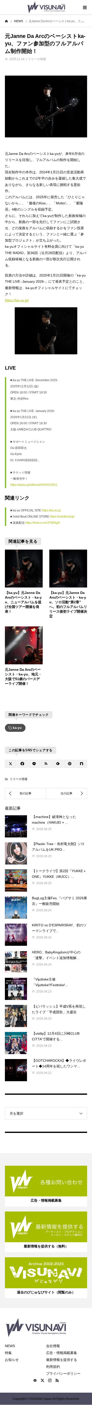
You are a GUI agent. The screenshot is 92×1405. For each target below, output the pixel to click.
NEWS (10, 1346)
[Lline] (34, 764)
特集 (8, 1353)
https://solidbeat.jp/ (62, 516)
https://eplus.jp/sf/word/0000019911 (33, 485)
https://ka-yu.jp (51, 510)
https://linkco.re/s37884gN (42, 522)
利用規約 (53, 1367)
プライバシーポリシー (63, 1373)
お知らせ (12, 1360)
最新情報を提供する (61, 1360)
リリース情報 (37, 59)
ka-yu (17, 728)
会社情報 (53, 1346)
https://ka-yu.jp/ (17, 300)
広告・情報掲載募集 (61, 1353)
